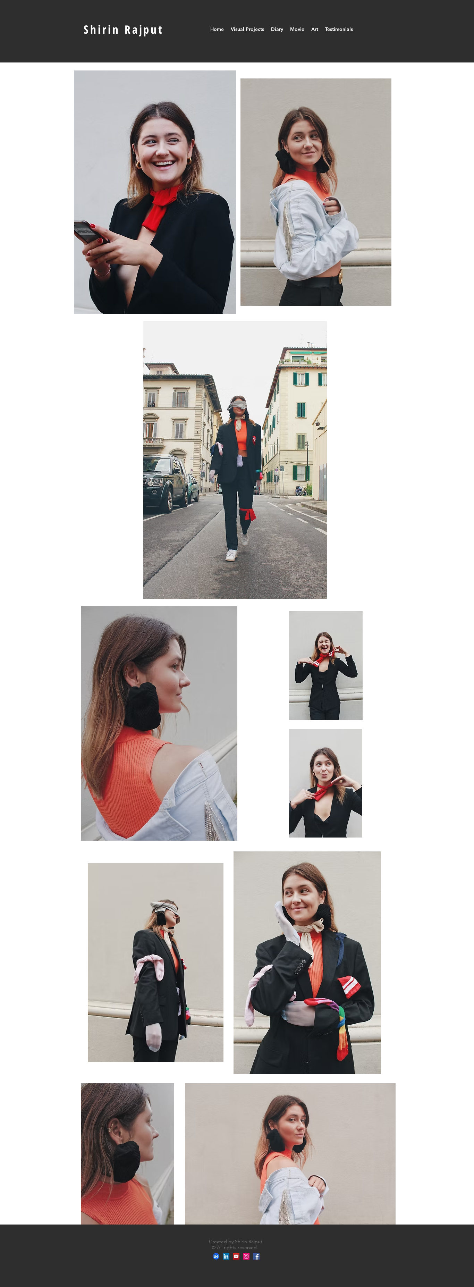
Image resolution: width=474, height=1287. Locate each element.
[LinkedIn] (226, 1256)
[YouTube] (236, 1256)
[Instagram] (246, 1256)
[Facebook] (256, 1256)
